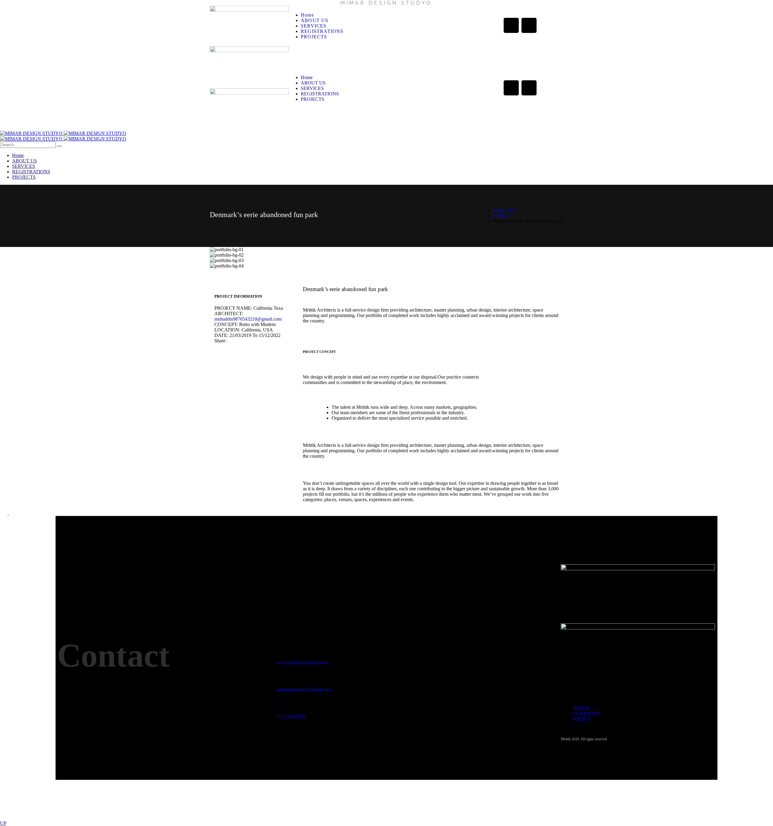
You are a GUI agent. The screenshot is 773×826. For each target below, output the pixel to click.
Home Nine (504, 210)
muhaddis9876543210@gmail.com (247, 319)
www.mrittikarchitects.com (302, 662)
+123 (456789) (291, 716)
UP (3, 823)
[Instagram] (529, 25)
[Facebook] (511, 25)
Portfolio (501, 215)
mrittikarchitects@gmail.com (304, 689)
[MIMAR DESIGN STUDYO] (63, 133)
